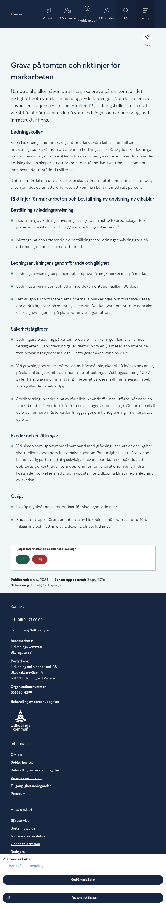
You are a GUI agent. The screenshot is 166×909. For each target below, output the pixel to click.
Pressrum (56, 793)
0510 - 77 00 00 (30, 619)
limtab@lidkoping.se (34, 630)
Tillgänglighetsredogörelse (31, 786)
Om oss (16, 754)
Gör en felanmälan (25, 844)
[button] (48, 14)
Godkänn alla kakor (83, 879)
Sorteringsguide (23, 828)
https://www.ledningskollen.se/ (87, 227)
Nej (40, 559)
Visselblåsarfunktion (26, 778)
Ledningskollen (74, 106)
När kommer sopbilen (28, 836)
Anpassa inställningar (85, 897)
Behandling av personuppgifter (35, 701)
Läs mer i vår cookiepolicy (23, 866)
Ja (22, 559)
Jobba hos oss (22, 762)
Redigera (18, 851)
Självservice (20, 820)
